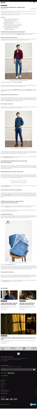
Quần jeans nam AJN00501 (18, 82)
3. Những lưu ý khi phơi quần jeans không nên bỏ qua (10, 26)
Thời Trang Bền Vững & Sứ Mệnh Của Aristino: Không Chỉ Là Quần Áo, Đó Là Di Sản (18, 339)
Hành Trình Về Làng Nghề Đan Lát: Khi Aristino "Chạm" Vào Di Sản (27, 304)
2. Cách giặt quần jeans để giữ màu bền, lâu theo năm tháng (11, 22)
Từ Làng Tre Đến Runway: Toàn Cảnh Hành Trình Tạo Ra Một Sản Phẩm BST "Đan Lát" (9, 304)
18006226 (6, 375)
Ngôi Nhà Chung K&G (3, 384)
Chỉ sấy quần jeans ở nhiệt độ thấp (9, 29)
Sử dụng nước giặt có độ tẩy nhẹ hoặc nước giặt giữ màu (12, 25)
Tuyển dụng (2, 385)
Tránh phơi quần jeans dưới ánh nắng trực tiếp (11, 27)
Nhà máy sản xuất (3, 389)
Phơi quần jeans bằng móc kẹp (8, 28)
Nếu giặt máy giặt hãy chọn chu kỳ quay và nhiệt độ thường (13, 24)
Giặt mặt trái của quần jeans (8, 23)
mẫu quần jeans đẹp (9, 264)
